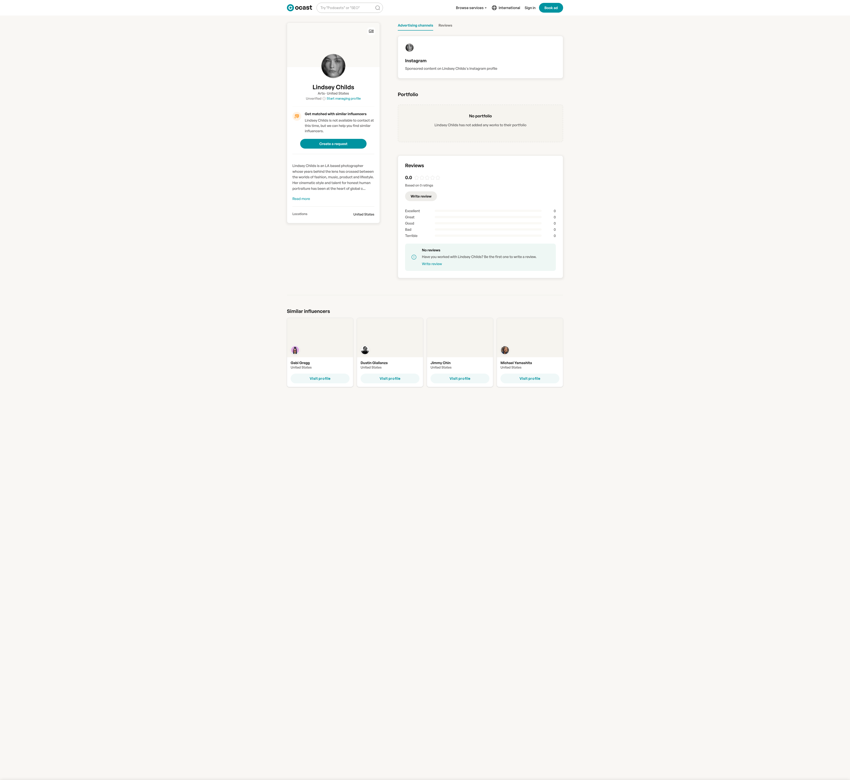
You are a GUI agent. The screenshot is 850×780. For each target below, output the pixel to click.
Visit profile (320, 378)
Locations (299, 214)
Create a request (333, 144)
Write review (421, 196)
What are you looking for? (339, 4)
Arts (321, 93)
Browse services (470, 8)
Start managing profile (344, 98)
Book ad (551, 8)
